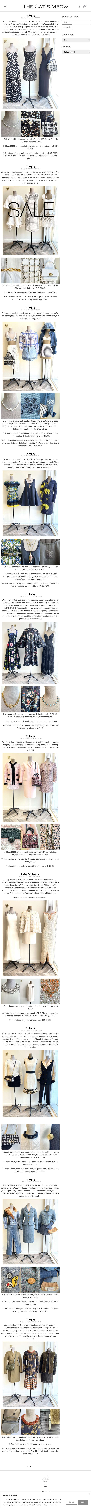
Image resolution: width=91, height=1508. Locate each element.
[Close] (88, 1494)
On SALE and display (30, 874)
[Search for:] (76, 22)
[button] (5, 6)
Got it (83, 1502)
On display (30, 15)
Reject (71, 1502)
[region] (45, 1500)
